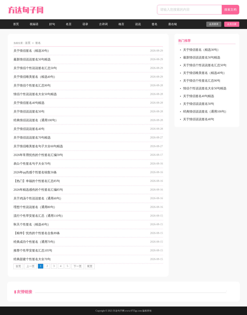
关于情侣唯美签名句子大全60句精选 (38, 146)
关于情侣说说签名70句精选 (32, 137)
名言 (69, 24)
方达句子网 (118, 310)
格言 (121, 24)
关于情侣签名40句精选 (29, 102)
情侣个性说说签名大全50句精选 (35, 94)
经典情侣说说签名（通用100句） (36, 120)
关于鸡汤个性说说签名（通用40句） (38, 198)
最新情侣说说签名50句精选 (32, 59)
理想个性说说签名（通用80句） (35, 207)
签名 (154, 24)
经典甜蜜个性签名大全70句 (32, 259)
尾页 (89, 266)
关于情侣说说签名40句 (29, 128)
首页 (16, 24)
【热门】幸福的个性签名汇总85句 (37, 181)
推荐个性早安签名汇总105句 (33, 250)
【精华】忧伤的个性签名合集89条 (37, 233)
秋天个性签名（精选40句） (32, 224)
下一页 (78, 266)
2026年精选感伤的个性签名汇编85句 (38, 189)
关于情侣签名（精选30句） (32, 50)
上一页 (30, 266)
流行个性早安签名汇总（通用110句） (39, 215)
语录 (85, 24)
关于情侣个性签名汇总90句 (32, 85)
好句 (52, 24)
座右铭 (172, 24)
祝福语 (34, 24)
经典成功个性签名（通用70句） (35, 241)
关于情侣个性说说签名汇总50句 (35, 68)
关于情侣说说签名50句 (29, 111)
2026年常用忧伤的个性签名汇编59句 (38, 155)
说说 (138, 24)
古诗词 (103, 24)
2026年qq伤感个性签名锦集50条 (35, 172)
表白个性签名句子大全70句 (32, 163)
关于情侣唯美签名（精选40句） (35, 76)
